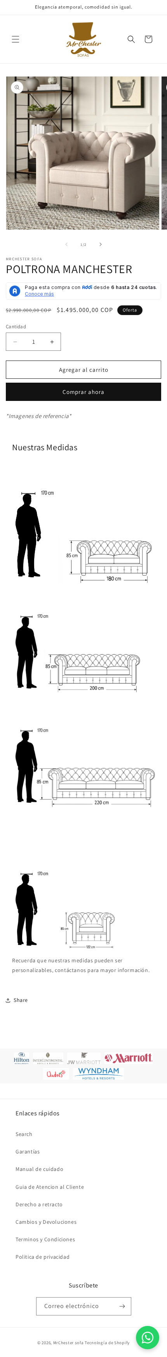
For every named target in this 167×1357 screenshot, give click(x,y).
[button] (15, 39)
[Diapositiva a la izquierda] (66, 244)
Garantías (28, 1151)
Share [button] (21, 999)
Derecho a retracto (39, 1204)
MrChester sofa (68, 1342)
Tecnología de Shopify (107, 1342)
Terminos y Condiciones (45, 1239)
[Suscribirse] (122, 1306)
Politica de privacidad (43, 1256)
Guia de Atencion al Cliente (50, 1186)
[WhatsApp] (147, 1337)
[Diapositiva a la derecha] (100, 244)
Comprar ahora (83, 391)
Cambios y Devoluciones (46, 1221)
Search (24, 1134)
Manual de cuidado (39, 1168)
